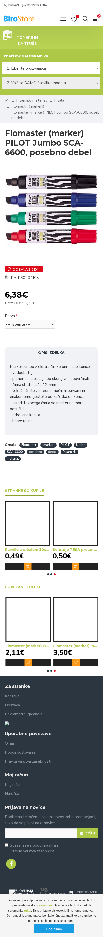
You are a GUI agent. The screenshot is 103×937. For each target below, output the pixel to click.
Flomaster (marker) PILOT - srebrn (75, 646)
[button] (48, 574)
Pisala (59, 100)
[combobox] (51, 68)
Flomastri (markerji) (28, 106)
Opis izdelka (51, 352)
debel (52, 452)
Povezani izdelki (22, 587)
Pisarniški (69, 452)
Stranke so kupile (24, 491)
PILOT (65, 445)
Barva (10, 315)
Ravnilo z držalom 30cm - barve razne (27, 549)
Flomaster (29, 445)
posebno (35, 452)
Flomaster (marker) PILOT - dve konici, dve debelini (27, 646)
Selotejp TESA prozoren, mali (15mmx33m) (75, 549)
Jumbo (81, 445)
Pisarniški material (31, 100)
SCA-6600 (15, 452)
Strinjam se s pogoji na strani (34, 848)
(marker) (48, 445)
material (13, 458)
